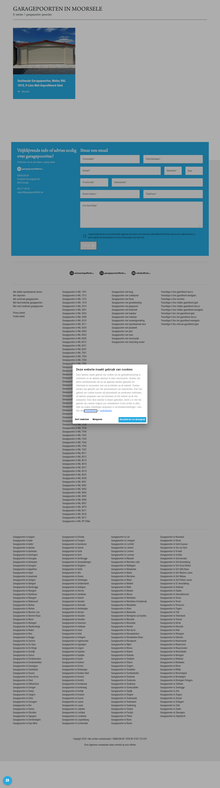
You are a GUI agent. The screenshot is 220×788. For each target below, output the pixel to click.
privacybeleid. (90, 411)
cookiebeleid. (106, 411)
